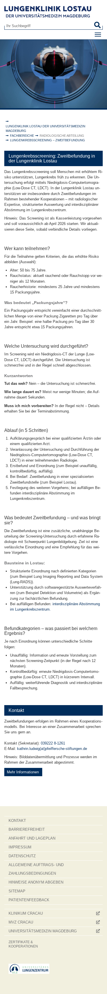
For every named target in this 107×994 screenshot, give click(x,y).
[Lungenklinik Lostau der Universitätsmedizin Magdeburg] (53, 11)
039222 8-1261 (53, 743)
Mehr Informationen (23, 772)
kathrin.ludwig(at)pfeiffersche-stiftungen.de (52, 748)
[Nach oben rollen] (97, 984)
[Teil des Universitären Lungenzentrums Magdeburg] (29, 968)
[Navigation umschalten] (98, 34)
